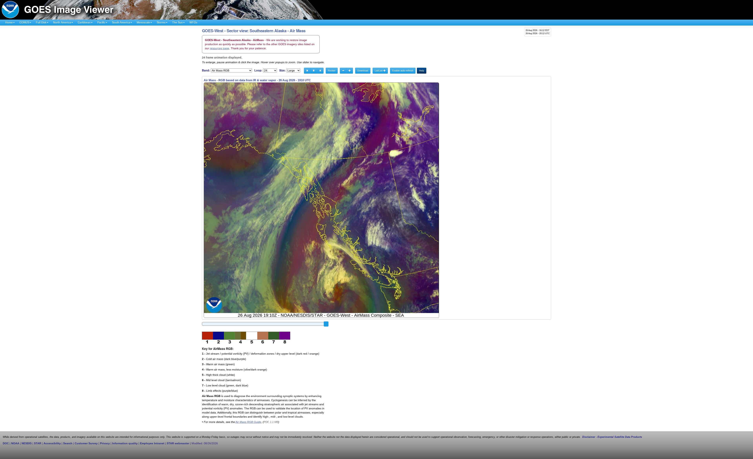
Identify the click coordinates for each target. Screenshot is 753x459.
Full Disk (41, 22)
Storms (161, 22)
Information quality (125, 443)
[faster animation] (349, 71)
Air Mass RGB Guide (248, 421)
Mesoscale (143, 22)
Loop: (258, 70)
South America (121, 22)
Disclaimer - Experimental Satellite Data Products (612, 437)
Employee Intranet (152, 443)
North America (62, 22)
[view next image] (320, 71)
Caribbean (84, 22)
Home (9, 22)
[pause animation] (313, 71)
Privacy (105, 443)
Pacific (101, 22)
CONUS (24, 22)
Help (421, 70)
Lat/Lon (379, 70)
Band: (206, 70)
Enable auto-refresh (402, 70)
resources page (219, 48)
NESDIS (27, 443)
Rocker (332, 70)
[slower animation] (343, 71)
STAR (37, 443)
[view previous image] (307, 71)
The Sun (177, 22)
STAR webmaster (178, 443)
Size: (282, 70)
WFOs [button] (193, 22)
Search (67, 443)
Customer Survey (86, 443)
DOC (6, 443)
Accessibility (52, 443)
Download (362, 70)
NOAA (15, 443)
